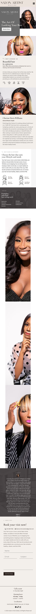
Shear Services (3, 205)
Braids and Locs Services (19, 202)
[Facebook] (16, 402)
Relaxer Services (3, 202)
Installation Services (19, 204)
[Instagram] (20, 402)
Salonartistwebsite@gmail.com (25, 324)
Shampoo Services (4, 201)
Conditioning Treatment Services (6, 204)
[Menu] (33, 3)
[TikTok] (18, 402)
